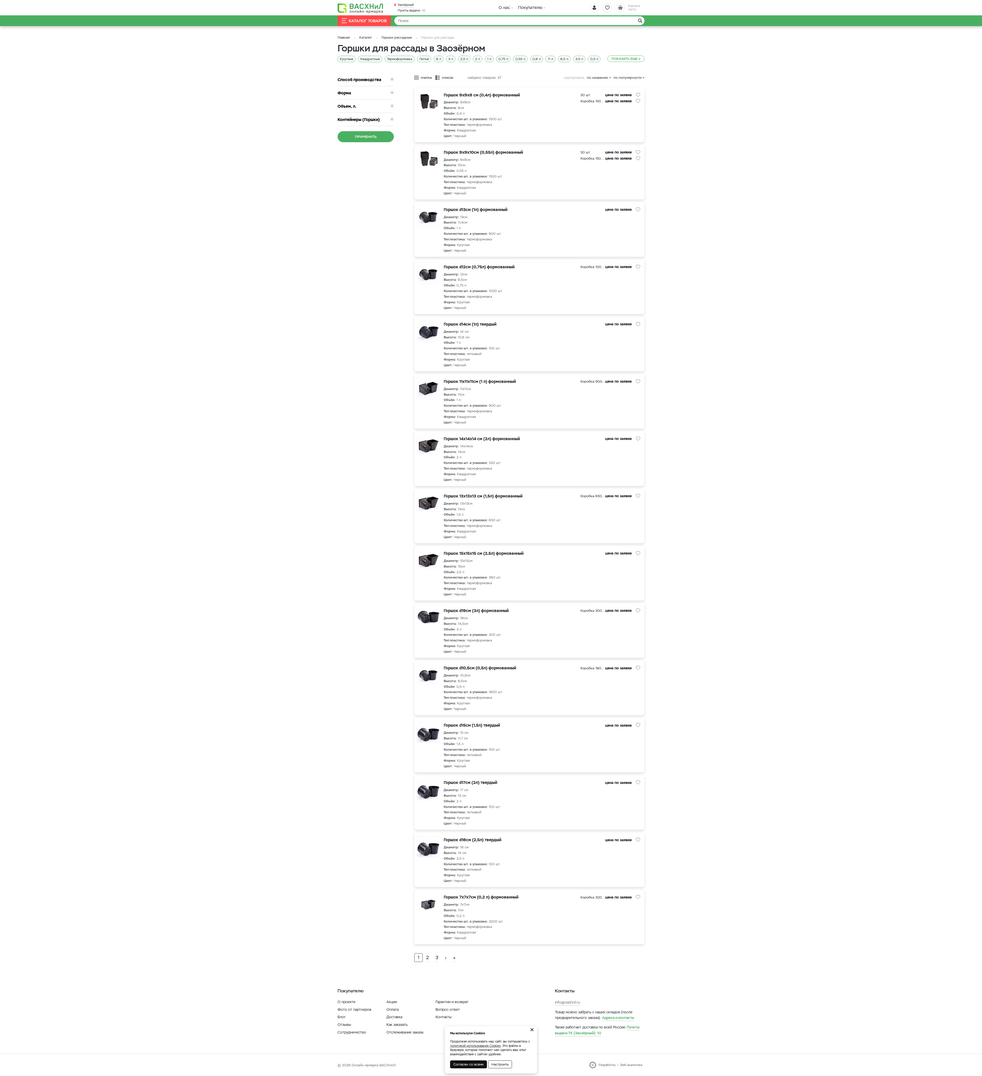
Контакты (444, 1017)
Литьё (424, 59)
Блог (342, 1017)
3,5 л (579, 59)
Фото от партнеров (354, 1009)
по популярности (627, 77)
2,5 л (464, 59)
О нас (504, 7)
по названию (597, 77)
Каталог (365, 37)
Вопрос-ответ (448, 1009)
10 (411, 10)
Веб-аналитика (631, 1065)
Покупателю (530, 7)
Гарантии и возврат (452, 1002)
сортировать (574, 77)
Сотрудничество (352, 1032)
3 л (450, 59)
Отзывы (344, 1024)
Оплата (392, 1009)
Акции (391, 1002)
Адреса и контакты (618, 1017)
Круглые (346, 59)
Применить (366, 137)
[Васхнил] (361, 8)
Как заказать (397, 1024)
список (447, 77)
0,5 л (594, 59)
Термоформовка (399, 59)
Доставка (394, 1017)
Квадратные (370, 59)
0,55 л (520, 59)
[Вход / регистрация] (594, 7)
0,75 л (503, 59)
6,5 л (564, 59)
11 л (550, 59)
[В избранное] (638, 95)
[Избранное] (607, 7)
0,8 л (536, 59)
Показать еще (624, 59)
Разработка (607, 1065)
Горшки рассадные (397, 37)
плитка (426, 77)
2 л (477, 59)
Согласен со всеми (468, 1064)
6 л (438, 59)
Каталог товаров (368, 20)
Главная (344, 37)
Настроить (500, 1064)
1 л (489, 59)
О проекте (346, 1002)
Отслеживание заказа (404, 1032)
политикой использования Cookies (475, 1046)
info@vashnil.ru (567, 1002)
